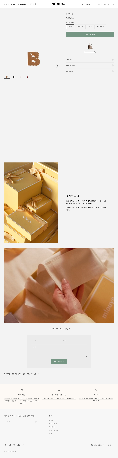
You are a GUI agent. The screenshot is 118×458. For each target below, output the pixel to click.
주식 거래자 (53, 424)
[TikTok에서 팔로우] (23, 445)
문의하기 (52, 427)
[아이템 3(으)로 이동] (20, 76)
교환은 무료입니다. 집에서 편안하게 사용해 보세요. (59, 398)
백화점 (51, 420)
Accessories (22, 4)
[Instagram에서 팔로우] (10, 445)
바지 (5, 4)
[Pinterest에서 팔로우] (14, 445)
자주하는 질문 (53, 430)
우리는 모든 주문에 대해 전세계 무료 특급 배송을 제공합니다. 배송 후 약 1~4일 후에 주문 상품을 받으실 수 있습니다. (21, 400)
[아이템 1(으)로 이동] (7, 76)
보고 (50, 437)
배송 (50, 434)
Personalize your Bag (90, 52)
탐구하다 (33, 4)
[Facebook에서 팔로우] (5, 445)
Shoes (13, 4)
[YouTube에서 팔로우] (18, 445)
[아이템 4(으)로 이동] (27, 76)
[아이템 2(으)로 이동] (14, 76)
